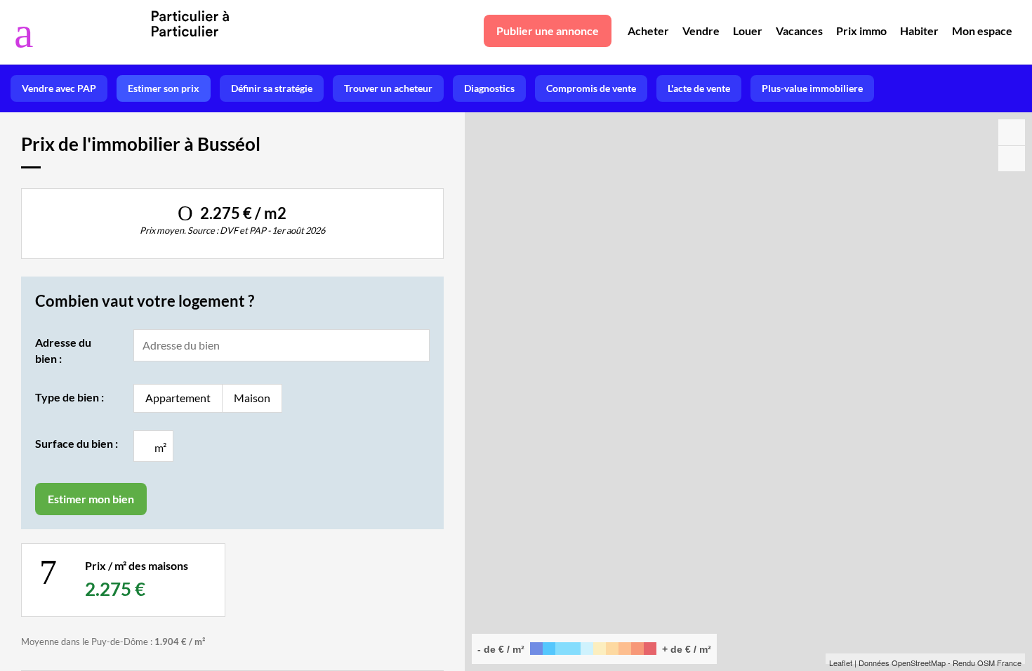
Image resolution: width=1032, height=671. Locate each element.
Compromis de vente (591, 88)
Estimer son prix (163, 88)
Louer (747, 30)
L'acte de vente (699, 88)
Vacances (799, 30)
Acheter (648, 30)
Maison (252, 397)
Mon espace (982, 30)
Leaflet (840, 662)
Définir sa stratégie (271, 88)
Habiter (919, 30)
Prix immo (861, 30)
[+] (1011, 132)
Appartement (178, 397)
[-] (1011, 158)
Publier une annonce (547, 30)
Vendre (701, 30)
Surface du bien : (76, 443)
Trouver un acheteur (388, 88)
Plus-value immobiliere (812, 88)
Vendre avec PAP (59, 88)
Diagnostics (489, 88)
